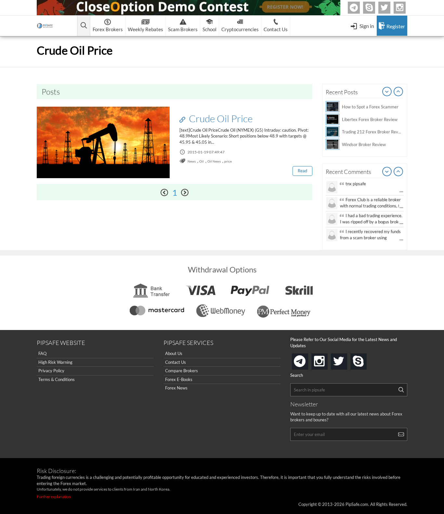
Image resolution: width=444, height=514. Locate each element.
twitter (389, 8)
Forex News (176, 387)
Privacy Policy (51, 370)
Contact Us (175, 362)
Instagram (405, 8)
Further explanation (54, 496)
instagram (326, 359)
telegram (307, 361)
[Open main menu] (83, 26)
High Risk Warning (55, 362)
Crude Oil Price (220, 118)
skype (365, 359)
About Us (173, 353)
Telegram (359, 9)
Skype (374, 8)
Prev (387, 92)
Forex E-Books (178, 379)
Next (398, 92)
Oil (201, 161)
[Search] (401, 389)
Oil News (214, 161)
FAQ (42, 353)
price (228, 161)
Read (302, 170)
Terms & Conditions (56, 379)
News (192, 161)
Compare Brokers (181, 370)
